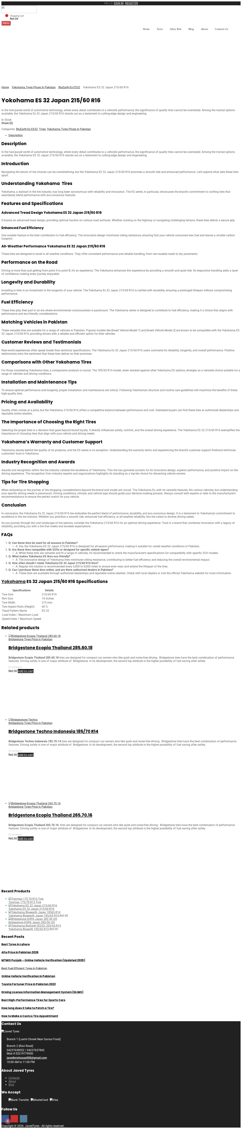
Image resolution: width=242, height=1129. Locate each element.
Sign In (118, 3)
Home (146, 29)
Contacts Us (221, 29)
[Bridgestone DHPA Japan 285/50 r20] (33, 919)
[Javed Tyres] (19, 12)
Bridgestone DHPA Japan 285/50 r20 (32, 922)
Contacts (14, 1078)
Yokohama (13, 581)
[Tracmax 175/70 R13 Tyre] (26, 899)
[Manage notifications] (8, 1121)
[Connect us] (14, 1119)
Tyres (160, 29)
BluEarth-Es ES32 (69, 87)
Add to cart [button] (26, 671)
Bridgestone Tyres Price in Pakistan (30, 639)
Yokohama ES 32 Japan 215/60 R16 (31, 909)
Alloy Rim (175, 29)
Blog (191, 29)
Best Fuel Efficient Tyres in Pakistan (24, 968)
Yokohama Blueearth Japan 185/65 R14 (34, 915)
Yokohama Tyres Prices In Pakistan (34, 87)
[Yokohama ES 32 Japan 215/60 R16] (33, 905)
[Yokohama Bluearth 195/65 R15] (35, 925)
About (204, 29)
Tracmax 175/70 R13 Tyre (25, 902)
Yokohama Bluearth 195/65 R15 (29, 929)
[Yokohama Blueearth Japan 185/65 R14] (34, 912)
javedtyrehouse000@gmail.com (27, 1057)
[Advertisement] (121, 59)
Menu (6, 23)
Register (131, 3)
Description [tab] (16, 135)
